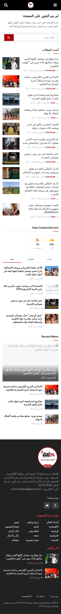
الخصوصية (26, 596)
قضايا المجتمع (12, 526)
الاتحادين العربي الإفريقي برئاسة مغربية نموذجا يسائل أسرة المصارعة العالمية (41, 80)
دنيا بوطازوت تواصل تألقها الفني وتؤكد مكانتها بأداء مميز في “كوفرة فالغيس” (40, 62)
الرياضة (54, 531)
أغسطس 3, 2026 (35, 71)
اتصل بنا (40, 596)
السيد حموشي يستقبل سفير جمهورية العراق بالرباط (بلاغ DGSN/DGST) (43, 209)
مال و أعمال (13, 535)
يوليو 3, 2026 (37, 132)
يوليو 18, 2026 (36, 89)
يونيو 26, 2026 (41, 199)
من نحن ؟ (54, 596)
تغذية (36, 526)
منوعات (15, 540)
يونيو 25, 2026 (41, 217)
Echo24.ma (50, 71)
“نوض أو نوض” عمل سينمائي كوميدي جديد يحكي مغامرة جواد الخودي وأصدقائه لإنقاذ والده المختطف (24, 318)
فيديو (16, 522)
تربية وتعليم (33, 522)
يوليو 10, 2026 (41, 103)
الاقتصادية (53, 526)
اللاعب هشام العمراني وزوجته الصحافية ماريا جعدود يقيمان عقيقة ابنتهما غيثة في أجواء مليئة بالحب (23, 271)
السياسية (54, 535)
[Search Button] (9, 37)
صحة (36, 535)
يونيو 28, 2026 (36, 162)
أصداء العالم (52, 522)
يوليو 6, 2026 (42, 118)
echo (53, 103)
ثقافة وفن (34, 531)
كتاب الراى (13, 531)
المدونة (54, 540)
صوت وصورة (32, 540)
